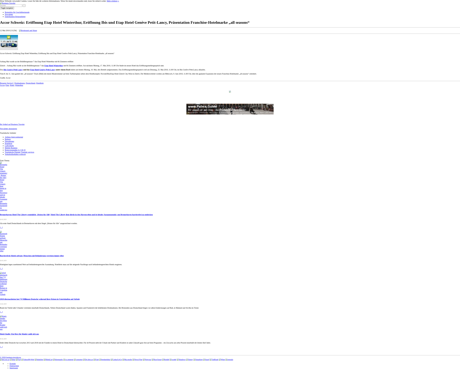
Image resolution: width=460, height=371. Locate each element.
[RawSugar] (157, 360)
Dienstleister (9, 141)
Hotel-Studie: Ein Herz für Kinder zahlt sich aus (19, 334)
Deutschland (30, 83)
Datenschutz (14, 366)
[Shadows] (181, 360)
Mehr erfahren (112, 1)
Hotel (12, 85)
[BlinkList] (48, 360)
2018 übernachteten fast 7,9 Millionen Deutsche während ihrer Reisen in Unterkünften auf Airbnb (40, 299)
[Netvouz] (147, 360)
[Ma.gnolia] (127, 360)
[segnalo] (229, 360)
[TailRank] (214, 360)
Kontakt (13, 364)
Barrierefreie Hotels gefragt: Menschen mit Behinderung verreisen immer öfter (32, 256)
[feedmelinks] (104, 360)
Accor (2, 85)
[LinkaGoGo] (116, 360)
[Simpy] (189, 360)
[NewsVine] (137, 360)
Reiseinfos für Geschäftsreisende (17, 12)
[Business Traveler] (7, 3)
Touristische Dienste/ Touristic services (19, 152)
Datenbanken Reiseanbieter (15, 17)
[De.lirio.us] (88, 360)
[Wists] (222, 360)
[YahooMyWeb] (27, 360)
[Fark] (96, 360)
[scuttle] (173, 360)
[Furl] (18, 360)
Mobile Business (11, 148)
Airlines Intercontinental (14, 137)
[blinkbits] (39, 360)
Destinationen (19, 83)
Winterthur (19, 85)
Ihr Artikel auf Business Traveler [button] (12, 124)
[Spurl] (206, 360)
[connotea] (78, 360)
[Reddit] (165, 360)
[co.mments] (68, 360)
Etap (7, 85)
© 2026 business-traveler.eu (10, 357)
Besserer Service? (6, 83)
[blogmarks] (58, 360)
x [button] (118, 1)
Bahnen (8, 139)
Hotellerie (40, 83)
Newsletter (9, 14)
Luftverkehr (9, 146)
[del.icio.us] (5, 360)
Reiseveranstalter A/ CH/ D (15, 150)
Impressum (14, 368)
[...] (1, 227)
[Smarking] (198, 360)
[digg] (12, 360)
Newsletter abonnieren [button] (8, 129)
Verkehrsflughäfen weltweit (15, 154)
